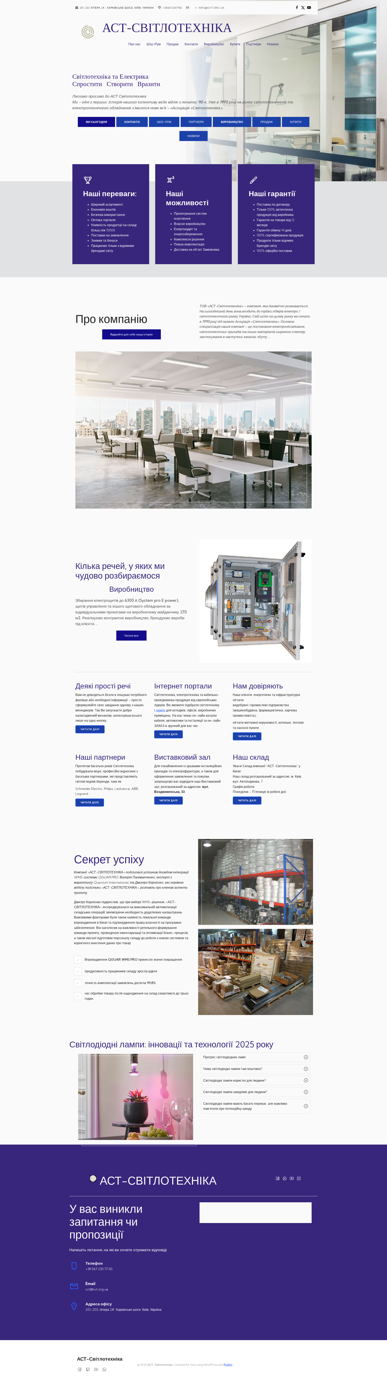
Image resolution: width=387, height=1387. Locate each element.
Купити (235, 44)
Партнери (253, 44)
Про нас (134, 44)
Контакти (191, 44)
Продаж (173, 44)
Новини (273, 44)
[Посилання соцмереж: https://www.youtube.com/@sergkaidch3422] (309, 8)
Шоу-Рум (154, 44)
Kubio (228, 1364)
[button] (255, 1057)
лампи (160, 710)
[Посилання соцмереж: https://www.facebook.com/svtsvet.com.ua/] (297, 8)
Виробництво (214, 44)
